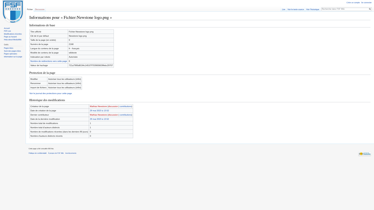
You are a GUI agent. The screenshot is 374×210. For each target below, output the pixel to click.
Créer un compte (353, 3)
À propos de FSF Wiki (56, 153)
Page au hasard (10, 37)
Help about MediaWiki (12, 40)
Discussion (39, 9)
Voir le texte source (296, 9)
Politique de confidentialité (38, 153)
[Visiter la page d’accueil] (13, 11)
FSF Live (7, 31)
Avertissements (70, 153)
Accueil (7, 28)
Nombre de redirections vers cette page (48, 61)
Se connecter (366, 3)
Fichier (30, 9)
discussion (113, 106)
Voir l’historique (312, 9)
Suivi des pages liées (12, 51)
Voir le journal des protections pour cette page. (50, 93)
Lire (283, 9)
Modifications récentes (13, 34)
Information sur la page (13, 57)
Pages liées (8, 48)
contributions (125, 106)
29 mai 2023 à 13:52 (99, 110)
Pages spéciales (10, 54)
